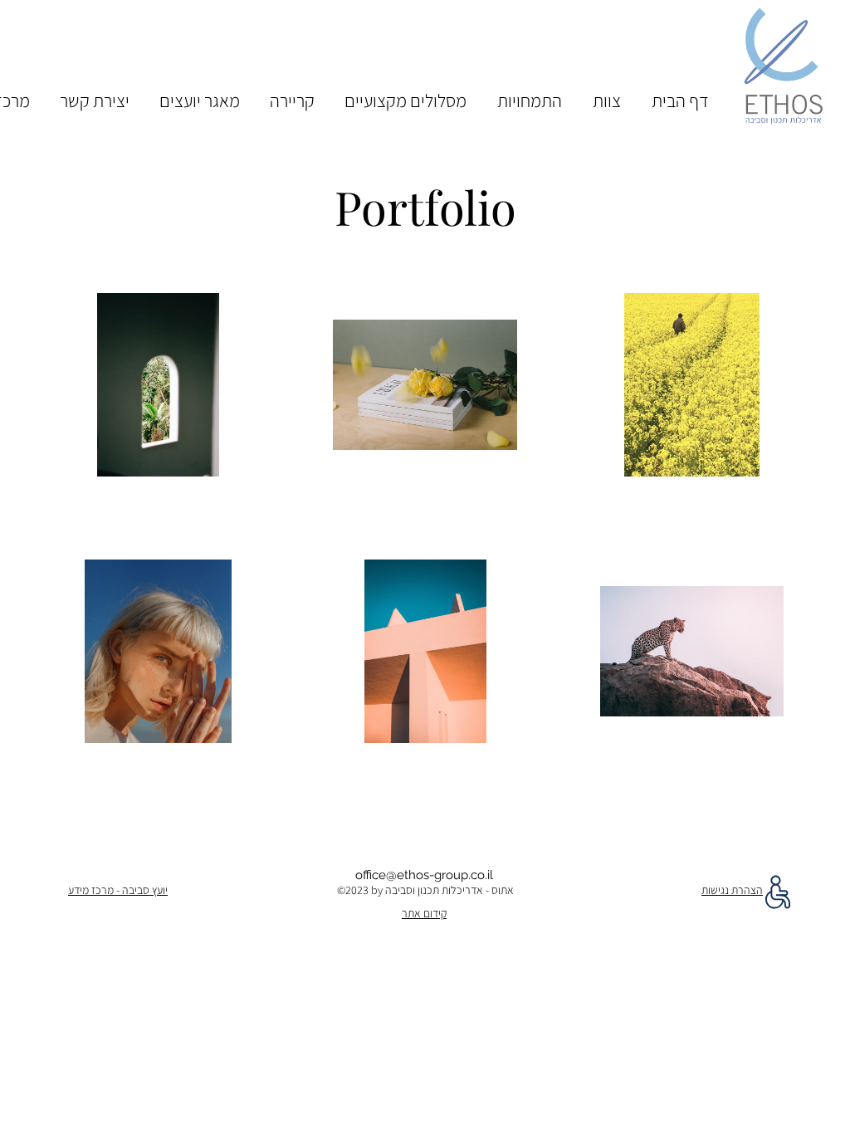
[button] (606, 93)
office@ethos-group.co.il (424, 875)
